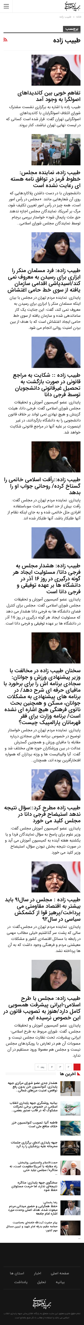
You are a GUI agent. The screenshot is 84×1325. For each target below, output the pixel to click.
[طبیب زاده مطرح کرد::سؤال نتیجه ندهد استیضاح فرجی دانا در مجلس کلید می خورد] (56, 784)
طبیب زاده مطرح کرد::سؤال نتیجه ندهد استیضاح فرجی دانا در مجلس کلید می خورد (42, 814)
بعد (41, 1067)
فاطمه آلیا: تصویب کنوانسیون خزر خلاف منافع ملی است (34, 1124)
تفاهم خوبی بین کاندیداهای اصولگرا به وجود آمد (49, 96)
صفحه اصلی (60, 1273)
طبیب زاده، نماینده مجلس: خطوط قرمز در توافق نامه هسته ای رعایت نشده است (45, 179)
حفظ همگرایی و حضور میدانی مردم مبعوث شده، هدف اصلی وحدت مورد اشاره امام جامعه (32, 1208)
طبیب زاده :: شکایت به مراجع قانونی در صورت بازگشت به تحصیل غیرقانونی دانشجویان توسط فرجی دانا (46, 385)
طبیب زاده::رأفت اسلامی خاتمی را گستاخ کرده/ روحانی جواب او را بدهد (42, 486)
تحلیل (41, 1282)
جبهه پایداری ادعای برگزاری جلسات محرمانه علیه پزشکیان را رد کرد (34, 1144)
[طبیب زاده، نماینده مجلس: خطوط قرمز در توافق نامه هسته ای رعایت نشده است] (56, 149)
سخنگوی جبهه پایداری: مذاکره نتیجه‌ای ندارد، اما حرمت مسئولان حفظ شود (34, 1186)
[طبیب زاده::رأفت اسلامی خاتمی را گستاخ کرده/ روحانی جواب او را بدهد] (56, 456)
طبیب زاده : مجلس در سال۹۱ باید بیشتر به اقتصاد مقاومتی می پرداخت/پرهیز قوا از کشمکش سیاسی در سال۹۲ (42, 909)
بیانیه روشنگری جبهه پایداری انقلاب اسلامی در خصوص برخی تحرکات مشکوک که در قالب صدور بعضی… (33, 1106)
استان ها (17, 1273)
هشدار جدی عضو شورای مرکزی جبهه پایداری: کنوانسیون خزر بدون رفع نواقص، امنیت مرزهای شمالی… (32, 1086)
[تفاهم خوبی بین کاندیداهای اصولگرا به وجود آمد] (56, 70)
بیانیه (60, 1282)
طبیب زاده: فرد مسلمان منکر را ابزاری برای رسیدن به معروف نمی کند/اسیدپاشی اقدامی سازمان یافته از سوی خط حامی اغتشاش (43, 280)
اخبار (37, 1273)
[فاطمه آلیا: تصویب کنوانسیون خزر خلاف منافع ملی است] (70, 1128)
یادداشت (21, 1282)
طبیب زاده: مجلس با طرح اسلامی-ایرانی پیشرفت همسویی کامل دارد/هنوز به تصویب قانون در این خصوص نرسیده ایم (42, 1008)
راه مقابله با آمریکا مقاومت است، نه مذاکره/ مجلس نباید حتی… (33, 1168)
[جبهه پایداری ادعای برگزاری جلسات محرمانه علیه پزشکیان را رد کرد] (70, 1148)
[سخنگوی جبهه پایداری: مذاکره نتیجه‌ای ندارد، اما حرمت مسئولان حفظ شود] (70, 1188)
